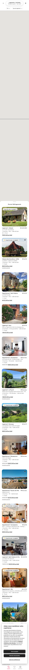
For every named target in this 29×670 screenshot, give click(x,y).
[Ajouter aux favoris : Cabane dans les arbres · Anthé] (25, 240)
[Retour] (3, 3)
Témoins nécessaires (14, 655)
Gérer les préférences (14, 659)
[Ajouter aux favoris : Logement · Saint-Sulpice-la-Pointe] (25, 538)
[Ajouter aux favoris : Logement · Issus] (25, 306)
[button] (7, 235)
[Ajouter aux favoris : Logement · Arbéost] (25, 209)
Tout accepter (14, 651)
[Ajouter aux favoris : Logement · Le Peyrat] (25, 371)
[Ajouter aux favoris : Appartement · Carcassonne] (25, 338)
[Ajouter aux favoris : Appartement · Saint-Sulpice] (25, 274)
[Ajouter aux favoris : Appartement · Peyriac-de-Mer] (25, 471)
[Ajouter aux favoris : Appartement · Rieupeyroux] (25, 437)
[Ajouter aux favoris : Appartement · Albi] (25, 570)
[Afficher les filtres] (25, 3)
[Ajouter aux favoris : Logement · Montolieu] (25, 604)
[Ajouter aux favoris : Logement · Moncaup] (25, 405)
